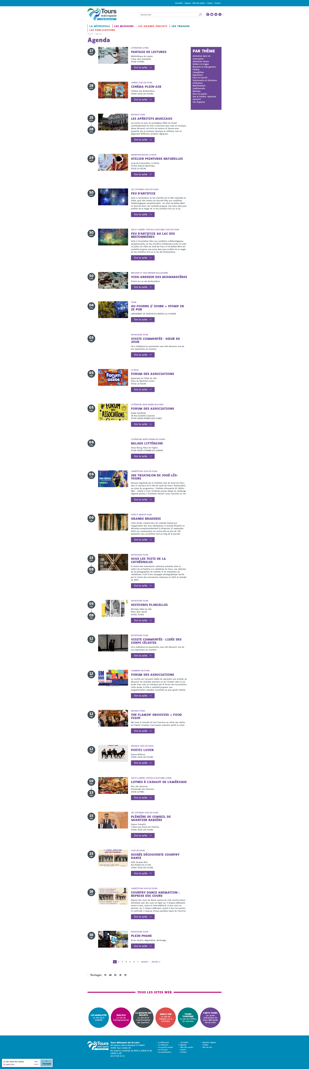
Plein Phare (141, 936)
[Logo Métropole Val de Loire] (98, 1049)
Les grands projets (152, 26)
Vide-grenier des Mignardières (159, 277)
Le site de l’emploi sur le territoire (165, 1017)
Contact (218, 3)
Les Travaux (181, 26)
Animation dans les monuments (201, 57)
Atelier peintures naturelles (157, 158)
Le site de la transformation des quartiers (143, 1018)
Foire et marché (200, 77)
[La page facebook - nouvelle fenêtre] (207, 14)
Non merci (36, 1062)
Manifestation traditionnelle (199, 87)
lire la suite (140, 67)
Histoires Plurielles (149, 605)
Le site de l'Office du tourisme (188, 1017)
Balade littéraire (147, 443)
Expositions (198, 75)
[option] (99, 1017)
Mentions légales (209, 1042)
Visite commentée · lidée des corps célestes (156, 640)
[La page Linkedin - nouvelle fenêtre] (216, 14)
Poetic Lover (142, 750)
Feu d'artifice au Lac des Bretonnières (153, 235)
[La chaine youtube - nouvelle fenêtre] (211, 14)
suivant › (145, 961)
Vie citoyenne (199, 102)
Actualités (179, 3)
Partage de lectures (148, 52)
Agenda (188, 3)
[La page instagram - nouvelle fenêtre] (219, 14)
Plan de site (207, 1047)
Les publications (102, 30)
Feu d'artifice (143, 193)
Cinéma (196, 69)
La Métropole (99, 26)
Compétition (198, 72)
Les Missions (124, 26)
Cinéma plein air (146, 86)
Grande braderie (146, 518)
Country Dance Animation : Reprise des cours (155, 894)
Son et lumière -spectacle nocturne (204, 97)
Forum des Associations (152, 408)
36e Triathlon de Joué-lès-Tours (154, 476)
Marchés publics (199, 3)
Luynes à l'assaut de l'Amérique (159, 782)
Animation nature (201, 61)
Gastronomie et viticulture (205, 80)
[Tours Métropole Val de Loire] (102, 14)
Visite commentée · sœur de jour (155, 340)
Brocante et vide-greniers (204, 67)
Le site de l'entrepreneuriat (121, 1017)
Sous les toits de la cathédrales (148, 560)
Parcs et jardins (200, 94)
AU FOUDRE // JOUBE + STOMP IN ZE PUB (157, 307)
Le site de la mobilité (99, 1017)
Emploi (210, 3)
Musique (196, 91)
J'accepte (46, 1063)
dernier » (156, 961)
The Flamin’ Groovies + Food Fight (156, 716)
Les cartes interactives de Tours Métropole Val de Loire (210, 1018)
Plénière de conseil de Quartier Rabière (151, 818)
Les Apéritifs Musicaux (151, 118)
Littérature (198, 83)
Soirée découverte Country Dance (155, 856)
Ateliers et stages (201, 64)
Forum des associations (152, 374)
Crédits (205, 1045)
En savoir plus (8, 1064)
